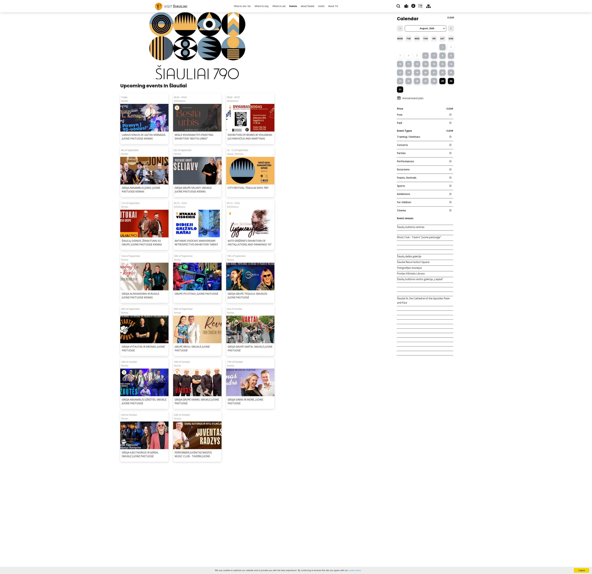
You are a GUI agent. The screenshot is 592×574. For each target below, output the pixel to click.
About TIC (333, 6)
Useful (321, 6)
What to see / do (242, 6)
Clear (450, 17)
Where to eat (279, 6)
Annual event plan (412, 98)
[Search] (399, 6)
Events (293, 6)
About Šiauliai (307, 6)
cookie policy (355, 570)
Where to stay (262, 6)
